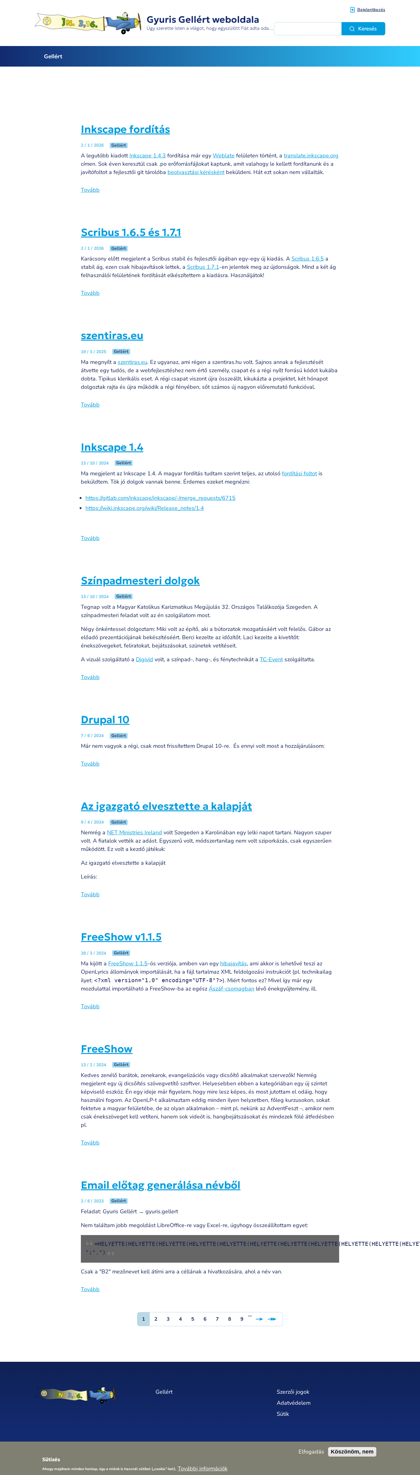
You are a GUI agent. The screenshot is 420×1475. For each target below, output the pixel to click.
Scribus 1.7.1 (203, 267)
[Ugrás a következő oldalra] (259, 1319)
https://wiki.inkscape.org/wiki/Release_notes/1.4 (144, 508)
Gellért (53, 56)
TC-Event (271, 659)
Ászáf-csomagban (231, 988)
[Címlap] (89, 1395)
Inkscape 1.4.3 (147, 155)
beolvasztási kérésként (196, 172)
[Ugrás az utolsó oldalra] (275, 1319)
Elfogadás (311, 1452)
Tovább (90, 190)
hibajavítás (233, 963)
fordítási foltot (299, 473)
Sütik (283, 1414)
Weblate (224, 155)
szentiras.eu (132, 362)
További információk (203, 1468)
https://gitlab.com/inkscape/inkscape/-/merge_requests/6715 (160, 498)
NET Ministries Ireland (134, 832)
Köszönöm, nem (352, 1452)
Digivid (144, 659)
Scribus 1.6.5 (307, 258)
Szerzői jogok (293, 1392)
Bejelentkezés (371, 10)
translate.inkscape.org (311, 155)
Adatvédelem (294, 1403)
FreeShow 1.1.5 (128, 963)
